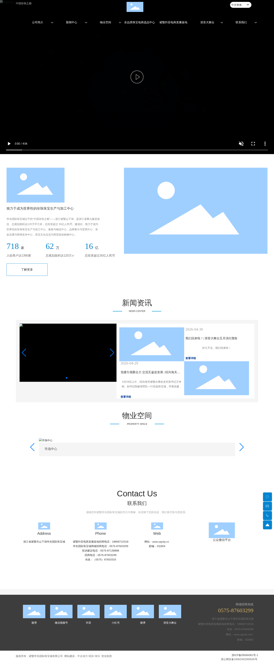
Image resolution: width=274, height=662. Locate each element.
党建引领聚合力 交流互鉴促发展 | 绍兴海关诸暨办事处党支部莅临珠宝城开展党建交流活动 (150, 374)
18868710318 (120, 654)
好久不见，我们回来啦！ (216, 347)
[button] (66, 378)
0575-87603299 (118, 659)
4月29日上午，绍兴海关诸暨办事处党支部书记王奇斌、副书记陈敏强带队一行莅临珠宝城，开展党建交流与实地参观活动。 (152, 386)
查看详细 (190, 358)
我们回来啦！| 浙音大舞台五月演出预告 (211, 338)
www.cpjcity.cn (161, 654)
